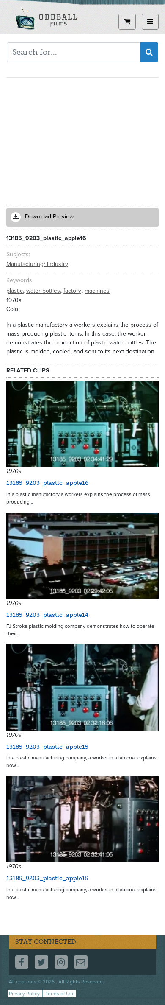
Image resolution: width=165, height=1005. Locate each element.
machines (97, 290)
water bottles (44, 290)
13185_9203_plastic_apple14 (47, 615)
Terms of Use (60, 994)
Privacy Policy (24, 994)
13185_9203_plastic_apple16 (47, 483)
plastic (15, 290)
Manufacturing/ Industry (37, 264)
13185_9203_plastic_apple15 (47, 746)
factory (73, 290)
